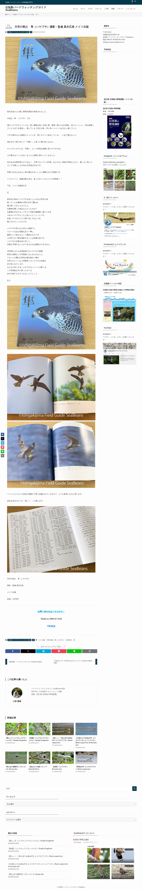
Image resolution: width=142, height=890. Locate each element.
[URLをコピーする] (89, 651)
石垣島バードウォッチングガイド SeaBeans (25, 8)
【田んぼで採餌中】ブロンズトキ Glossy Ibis (26, 875)
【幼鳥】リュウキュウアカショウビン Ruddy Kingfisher (30, 850)
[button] (12, 651)
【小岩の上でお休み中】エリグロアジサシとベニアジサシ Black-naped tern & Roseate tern (38, 866)
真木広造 (69, 640)
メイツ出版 (41, 640)
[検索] (135, 1)
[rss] (132, 1)
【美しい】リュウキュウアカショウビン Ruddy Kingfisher (31, 842)
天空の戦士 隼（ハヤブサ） (55, 640)
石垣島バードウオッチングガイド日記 (18, 32)
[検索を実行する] (134, 788)
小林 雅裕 (17, 701)
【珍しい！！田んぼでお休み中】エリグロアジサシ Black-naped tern (35, 857)
